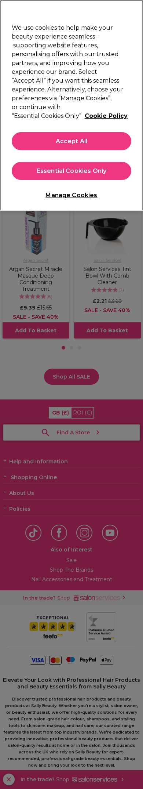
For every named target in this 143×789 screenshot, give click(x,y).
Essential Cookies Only (72, 170)
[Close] (134, 10)
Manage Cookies (71, 195)
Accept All (72, 141)
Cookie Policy (106, 115)
